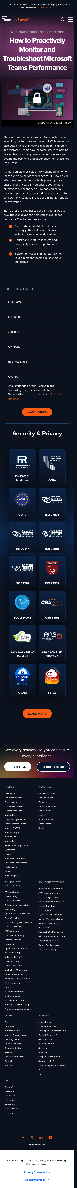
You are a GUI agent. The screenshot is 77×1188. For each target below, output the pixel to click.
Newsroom (10, 1104)
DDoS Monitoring (13, 926)
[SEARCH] (62, 20)
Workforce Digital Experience (19, 1009)
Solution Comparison (15, 858)
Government (44, 810)
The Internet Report (14, 1056)
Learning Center (12, 1039)
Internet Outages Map (15, 1035)
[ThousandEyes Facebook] (23, 1138)
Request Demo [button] (53, 767)
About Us (9, 1087)
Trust (40, 1074)
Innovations (10, 836)
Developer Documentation (51, 1030)
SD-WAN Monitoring (14, 991)
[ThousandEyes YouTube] (50, 1138)
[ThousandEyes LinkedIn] (41, 1138)
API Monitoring (12, 892)
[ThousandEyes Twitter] (32, 1138)
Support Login (45, 1061)
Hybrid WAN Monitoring (16, 948)
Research (9, 1052)
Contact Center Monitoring (17, 913)
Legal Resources (37, 1144)
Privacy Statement (35, 1172)
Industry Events (12, 1030)
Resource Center (13, 1048)
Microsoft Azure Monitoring (51, 936)
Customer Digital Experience (18, 922)
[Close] (69, 1155)
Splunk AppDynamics (48, 945)
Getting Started (45, 1039)
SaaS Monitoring (12, 983)
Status (41, 1052)
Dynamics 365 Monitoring (50, 914)
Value (7, 871)
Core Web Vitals (12, 918)
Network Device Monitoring (18, 978)
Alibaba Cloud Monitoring (50, 888)
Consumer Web (46, 798)
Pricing (8, 854)
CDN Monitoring (12, 900)
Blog (7, 1022)
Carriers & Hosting (47, 793)
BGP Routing (11, 896)
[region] (37, 1169)
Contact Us (10, 1095)
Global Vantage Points (15, 823)
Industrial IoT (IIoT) (13, 957)
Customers (10, 1100)
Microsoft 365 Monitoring (50, 932)
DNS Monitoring (12, 931)
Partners (9, 1113)
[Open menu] (70, 19)
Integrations (10, 841)
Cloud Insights (12, 802)
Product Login (45, 1043)
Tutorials (9, 1061)
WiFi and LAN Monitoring (17, 1004)
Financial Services (47, 806)
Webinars (9, 1065)
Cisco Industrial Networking (51, 901)
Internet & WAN (12, 828)
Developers (10, 1026)
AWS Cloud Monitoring (49, 893)
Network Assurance (14, 974)
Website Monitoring (14, 1000)
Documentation (46, 1026)
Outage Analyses (13, 1043)
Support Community (48, 1056)
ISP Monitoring (12, 961)
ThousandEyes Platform (16, 862)
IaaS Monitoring (12, 952)
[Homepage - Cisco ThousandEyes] (18, 19)
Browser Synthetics (14, 798)
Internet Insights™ (13, 832)
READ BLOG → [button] (47, 7)
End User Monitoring (15, 935)
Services (42, 1048)
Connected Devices (14, 806)
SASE (7, 987)
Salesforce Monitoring (49, 940)
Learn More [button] (37, 714)
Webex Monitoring (47, 949)
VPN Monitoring (12, 996)
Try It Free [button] (18, 767)
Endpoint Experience (15, 819)
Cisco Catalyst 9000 (48, 897)
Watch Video (37, 412)
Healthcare (43, 815)
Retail (41, 828)
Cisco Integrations (47, 906)
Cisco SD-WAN (45, 910)
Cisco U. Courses (47, 1035)
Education (43, 802)
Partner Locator (12, 1108)
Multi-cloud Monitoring (16, 970)
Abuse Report (45, 1022)
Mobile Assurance (13, 965)
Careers (9, 1091)
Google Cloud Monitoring (50, 919)
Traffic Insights (12, 867)
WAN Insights (11, 875)
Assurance (10, 793)
